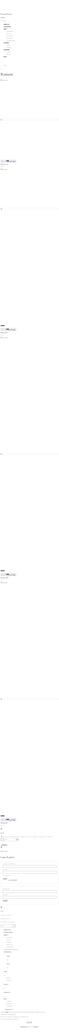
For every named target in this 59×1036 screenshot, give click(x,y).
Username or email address (8, 864)
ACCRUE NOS (10, 38)
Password (4, 869)
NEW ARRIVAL (10, 31)
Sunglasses (9, 942)
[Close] (1, 829)
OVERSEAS (9, 47)
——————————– (10, 949)
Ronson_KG (4, 332)
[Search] (4, 60)
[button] (2, 161)
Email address (5, 889)
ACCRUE (3, 17)
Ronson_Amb (4, 577)
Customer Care (24, 1026)
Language (7, 952)
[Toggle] (12, 932)
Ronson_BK (4, 823)
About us (6, 24)
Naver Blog (9, 1005)
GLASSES (9, 33)
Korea (8, 977)
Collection (7, 26)
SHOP (5, 29)
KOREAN (9, 52)
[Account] (4, 62)
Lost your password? (13, 880)
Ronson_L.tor (4, 164)
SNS (5, 998)
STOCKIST (6, 42)
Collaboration (9, 946)
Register (5, 900)
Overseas (8, 980)
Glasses (8, 939)
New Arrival (9, 937)
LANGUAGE (6, 49)
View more (4, 845)
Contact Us (36, 1026)
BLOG (5, 56)
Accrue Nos (9, 944)
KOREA (8, 45)
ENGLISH (9, 54)
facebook (8, 1001)
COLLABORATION (11, 40)
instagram (8, 1003)
